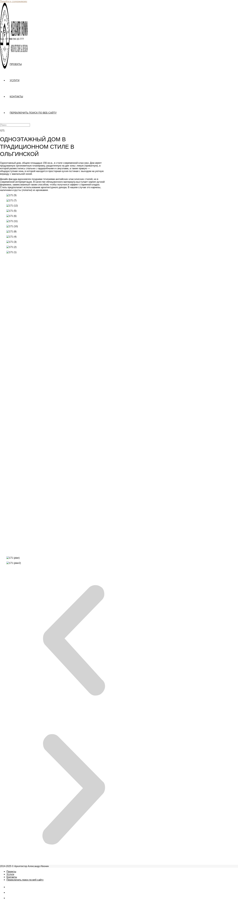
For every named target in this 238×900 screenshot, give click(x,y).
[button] (73, 330)
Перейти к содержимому (13, 1)
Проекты (11, 871)
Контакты (11, 877)
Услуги (10, 874)
